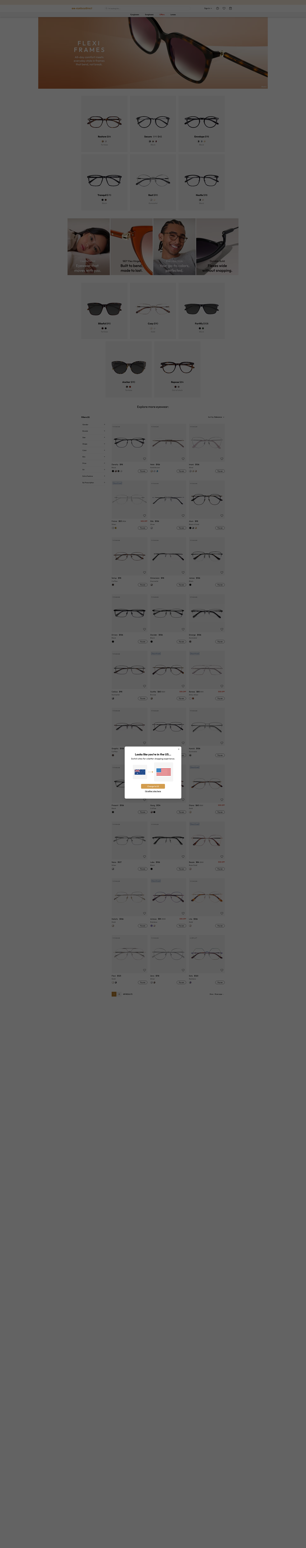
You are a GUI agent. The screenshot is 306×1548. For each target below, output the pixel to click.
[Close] (178, 749)
